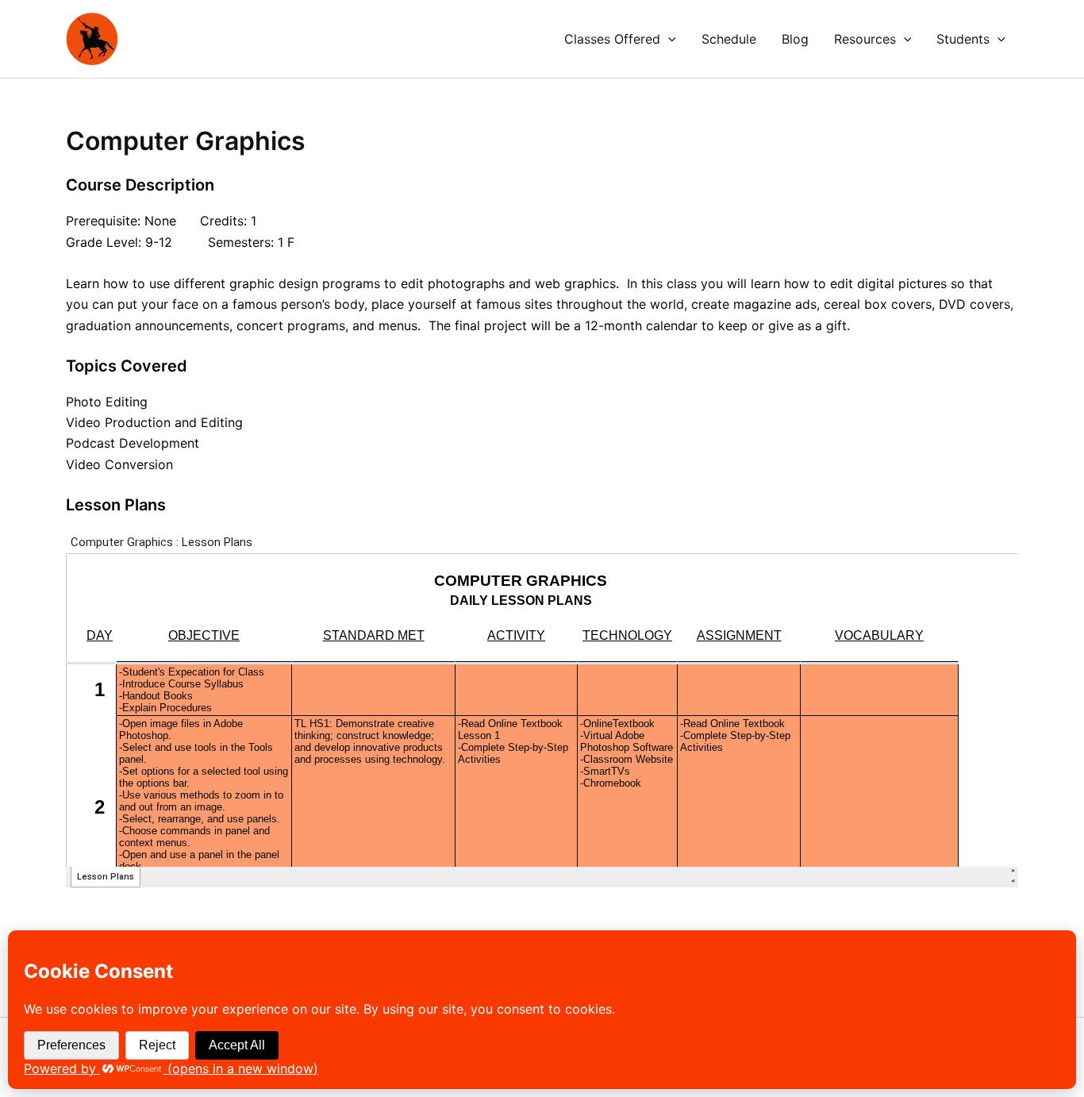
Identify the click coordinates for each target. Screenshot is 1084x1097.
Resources (865, 39)
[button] (668, 39)
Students (963, 39)
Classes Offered (612, 39)
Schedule (729, 39)
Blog (795, 39)
